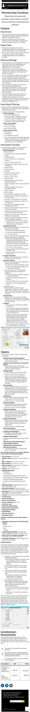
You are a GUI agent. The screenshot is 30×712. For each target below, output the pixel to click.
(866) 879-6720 (19, 697)
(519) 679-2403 (9, 697)
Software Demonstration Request (19, 642)
